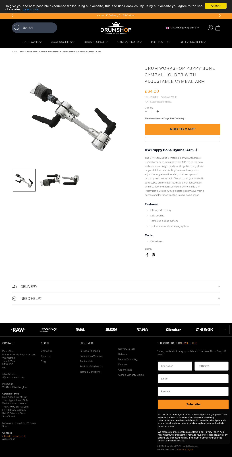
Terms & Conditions (90, 371)
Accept (216, 6)
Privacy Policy (211, 432)
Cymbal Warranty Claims (131, 374)
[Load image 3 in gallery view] (73, 180)
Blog (43, 361)
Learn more (31, 9)
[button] (34, 27)
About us (45, 356)
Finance (122, 364)
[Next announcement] (219, 16)
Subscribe (193, 404)
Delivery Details (126, 349)
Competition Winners (91, 356)
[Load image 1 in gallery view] (24, 180)
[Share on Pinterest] (153, 255)
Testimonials (86, 361)
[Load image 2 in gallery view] (49, 180)
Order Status (125, 369)
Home (14, 51)
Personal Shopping (90, 351)
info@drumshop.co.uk (13, 436)
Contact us (47, 351)
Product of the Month (91, 366)
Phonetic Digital (186, 449)
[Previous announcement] (12, 16)
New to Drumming (127, 359)
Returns (122, 354)
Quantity (149, 108)
